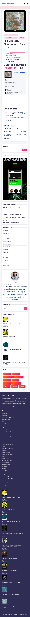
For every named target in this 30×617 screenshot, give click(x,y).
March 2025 (6, 265)
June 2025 (5, 257)
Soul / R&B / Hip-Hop (7, 470)
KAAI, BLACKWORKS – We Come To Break (14, 217)
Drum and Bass (5, 429)
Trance (3, 481)
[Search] (25, 308)
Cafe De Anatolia (8, 377)
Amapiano (4, 415)
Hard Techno (5, 442)
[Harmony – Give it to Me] (5, 332)
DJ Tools (4, 427)
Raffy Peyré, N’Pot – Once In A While (12, 207)
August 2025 (6, 252)
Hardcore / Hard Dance (7, 444)
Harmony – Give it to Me (9, 211)
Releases (22, 37)
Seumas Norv (16, 383)
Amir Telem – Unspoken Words (9, 558)
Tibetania (15, 386)
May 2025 (5, 260)
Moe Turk (15, 380)
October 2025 (6, 247)
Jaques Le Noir (19, 377)
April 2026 (5, 230)
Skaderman (17, 57)
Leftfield (4, 450)
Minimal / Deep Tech (6, 458)
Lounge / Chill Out (6, 452)
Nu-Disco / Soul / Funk (7, 460)
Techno (6, 476)
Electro (7, 434)
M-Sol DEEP (7, 380)
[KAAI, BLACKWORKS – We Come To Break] (5, 357)
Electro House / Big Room (8, 436)
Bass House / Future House (8, 417)
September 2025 (7, 249)
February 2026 (6, 236)
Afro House (4, 413)
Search (5, 146)
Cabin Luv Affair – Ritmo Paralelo (10, 594)
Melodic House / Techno (11, 37)
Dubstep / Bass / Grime (7, 432)
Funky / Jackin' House (7, 440)
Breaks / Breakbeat (6, 419)
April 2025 (5, 263)
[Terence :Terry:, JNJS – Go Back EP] (5, 345)
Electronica (4, 438)
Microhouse (4, 456)
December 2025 (7, 241)
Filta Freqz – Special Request (9, 570)
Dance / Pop (5, 423)
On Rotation (7, 383)
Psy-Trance (4, 466)
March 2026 (6, 233)
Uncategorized (5, 485)
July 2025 (5, 255)
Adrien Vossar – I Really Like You (10, 606)
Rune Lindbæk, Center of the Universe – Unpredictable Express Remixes (13, 221)
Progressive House (6, 464)
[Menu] (27, 3)
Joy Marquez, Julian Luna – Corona (11, 582)
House (3, 446)
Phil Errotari (12, 57)
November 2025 (7, 244)
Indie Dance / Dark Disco (11, 35)
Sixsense (6, 386)
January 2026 (6, 238)
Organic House (5, 462)
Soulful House (5, 472)
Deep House (4, 425)
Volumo (22, 386)
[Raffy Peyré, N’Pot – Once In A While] (5, 319)
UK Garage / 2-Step (7, 483)
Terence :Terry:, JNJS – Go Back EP (12, 214)
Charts (3, 421)
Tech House (4, 474)
